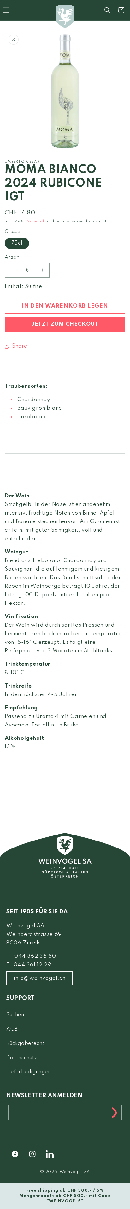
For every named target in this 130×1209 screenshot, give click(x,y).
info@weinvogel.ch (39, 978)
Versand (35, 221)
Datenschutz (21, 1057)
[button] (107, 10)
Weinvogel (71, 1172)
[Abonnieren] (114, 1112)
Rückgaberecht (25, 1043)
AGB (12, 1029)
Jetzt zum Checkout (65, 324)
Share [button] (19, 346)
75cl (16, 243)
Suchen (15, 1015)
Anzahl (12, 257)
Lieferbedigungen (28, 1072)
